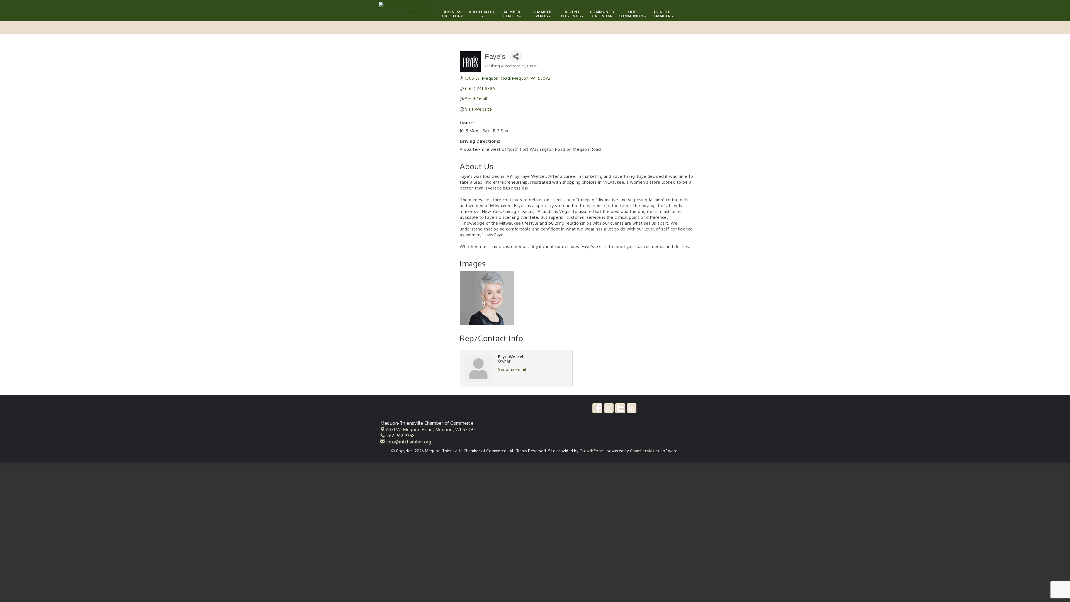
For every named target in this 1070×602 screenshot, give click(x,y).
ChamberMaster (645, 450)
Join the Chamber (661, 13)
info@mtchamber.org (408, 442)
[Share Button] (515, 56)
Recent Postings (571, 13)
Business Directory (452, 13)
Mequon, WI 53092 (431, 429)
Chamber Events (542, 13)
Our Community (631, 13)
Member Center (512, 13)
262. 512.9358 (400, 435)
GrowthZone (591, 450)
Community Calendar (602, 13)
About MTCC (482, 11)
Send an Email (512, 369)
